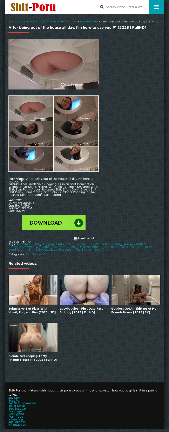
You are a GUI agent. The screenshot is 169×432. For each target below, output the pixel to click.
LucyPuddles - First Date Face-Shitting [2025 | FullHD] (82, 311)
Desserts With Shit (136, 244)
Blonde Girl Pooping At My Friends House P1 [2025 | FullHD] (32, 358)
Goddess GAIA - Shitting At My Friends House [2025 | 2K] (133, 311)
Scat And (100, 250)
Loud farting (17, 250)
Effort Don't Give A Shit (117, 247)
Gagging (48, 244)
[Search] (102, 7)
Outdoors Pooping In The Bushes (68, 250)
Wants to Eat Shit (107, 244)
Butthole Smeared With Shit (28, 247)
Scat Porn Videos (64, 247)
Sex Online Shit (37, 254)
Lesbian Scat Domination (74, 244)
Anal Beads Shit (27, 244)
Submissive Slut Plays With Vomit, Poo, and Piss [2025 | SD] (32, 311)
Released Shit (88, 247)
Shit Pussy (144, 247)
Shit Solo (35, 250)
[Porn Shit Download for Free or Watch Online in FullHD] (34, 7)
